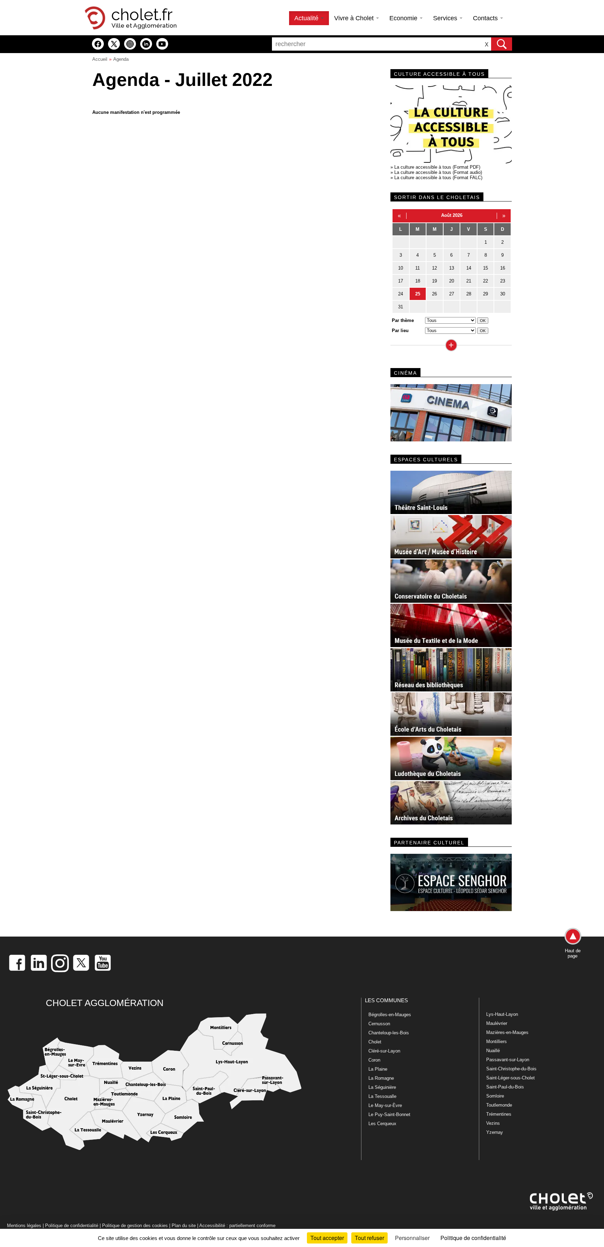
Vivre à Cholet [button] (354, 18)
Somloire (495, 1096)
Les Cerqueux (382, 1123)
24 (400, 293)
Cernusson (379, 1023)
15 (485, 268)
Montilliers (496, 1041)
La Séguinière (382, 1087)
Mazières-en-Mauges (507, 1032)
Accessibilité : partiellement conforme (237, 1225)
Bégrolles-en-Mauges (389, 1014)
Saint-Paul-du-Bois (505, 1087)
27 (451, 293)
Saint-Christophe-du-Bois (511, 1068)
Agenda (121, 59)
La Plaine (377, 1069)
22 (485, 281)
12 (434, 268)
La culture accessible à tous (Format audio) (438, 172)
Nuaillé (493, 1050)
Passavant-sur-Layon (507, 1059)
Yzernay (494, 1132)
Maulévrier (496, 1023)
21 (468, 281)
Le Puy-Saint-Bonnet (389, 1114)
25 (417, 293)
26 (434, 293)
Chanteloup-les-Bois (388, 1032)
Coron (374, 1060)
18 (417, 281)
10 (400, 268)
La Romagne (381, 1078)
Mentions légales (24, 1225)
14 (468, 268)
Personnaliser (412, 1238)
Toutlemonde (499, 1105)
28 (468, 293)
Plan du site (184, 1225)
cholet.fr (142, 14)
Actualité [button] (307, 18)
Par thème (403, 320)
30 (502, 293)
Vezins (493, 1123)
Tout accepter (327, 1238)
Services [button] (446, 18)
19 (434, 281)
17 (400, 281)
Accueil (99, 59)
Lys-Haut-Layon (502, 1014)
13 (451, 268)
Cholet (374, 1041)
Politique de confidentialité (71, 1225)
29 (485, 293)
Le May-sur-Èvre (385, 1105)
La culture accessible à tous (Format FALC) (438, 177)
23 (502, 281)
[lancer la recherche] (501, 44)
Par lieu (400, 330)
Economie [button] (404, 18)
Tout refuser (369, 1238)
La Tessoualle (382, 1096)
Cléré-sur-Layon (384, 1051)
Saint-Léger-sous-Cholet (510, 1077)
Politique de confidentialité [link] (473, 1238)
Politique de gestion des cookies (135, 1225)
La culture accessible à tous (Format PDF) (437, 167)
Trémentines (498, 1114)
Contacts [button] (486, 18)
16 (502, 268)
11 (417, 268)
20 (451, 281)
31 (400, 306)
